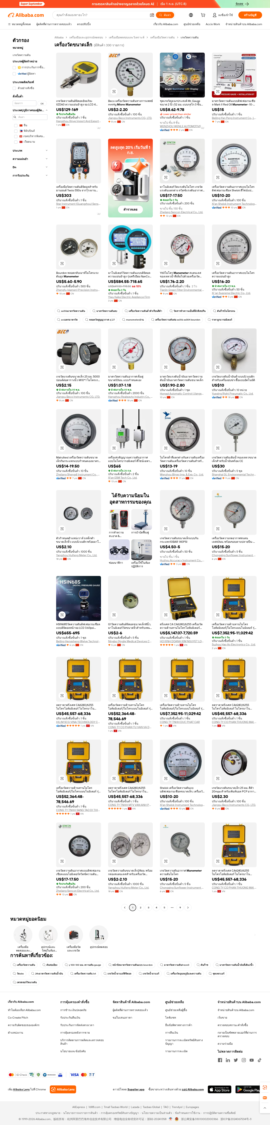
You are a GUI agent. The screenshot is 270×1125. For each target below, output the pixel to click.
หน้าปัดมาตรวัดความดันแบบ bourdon (132, 965)
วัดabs (20, 973)
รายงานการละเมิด (176, 1051)
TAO (165, 1107)
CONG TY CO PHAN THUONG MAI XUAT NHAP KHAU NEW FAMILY (234, 722)
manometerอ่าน (135, 319)
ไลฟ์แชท (170, 1017)
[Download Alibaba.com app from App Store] (219, 1089)
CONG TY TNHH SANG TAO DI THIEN (78, 810)
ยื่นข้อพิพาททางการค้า (178, 1025)
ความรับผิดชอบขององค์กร (24, 1025)
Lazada (135, 1107)
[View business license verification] (171, 1119)
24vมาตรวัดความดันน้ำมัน (49, 973)
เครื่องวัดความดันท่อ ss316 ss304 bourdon (177, 319)
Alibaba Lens (21, 1089)
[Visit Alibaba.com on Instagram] (243, 1060)
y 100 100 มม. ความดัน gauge (85, 965)
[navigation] (30, 473)
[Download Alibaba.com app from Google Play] (248, 1089)
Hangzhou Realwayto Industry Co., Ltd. (130, 396)
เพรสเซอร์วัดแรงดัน (27, 982)
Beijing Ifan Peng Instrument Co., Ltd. (234, 118)
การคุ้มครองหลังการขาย (75, 1032)
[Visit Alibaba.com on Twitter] (235, 1060)
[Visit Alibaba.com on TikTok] (259, 1060)
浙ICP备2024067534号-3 (235, 1119)
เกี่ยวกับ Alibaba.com (21, 1001)
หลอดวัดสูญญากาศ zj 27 (102, 319)
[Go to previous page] (124, 907)
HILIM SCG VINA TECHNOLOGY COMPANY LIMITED (78, 722)
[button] (152, 15)
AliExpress (78, 1107)
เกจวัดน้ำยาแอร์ (151, 973)
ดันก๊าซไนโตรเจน (226, 311)
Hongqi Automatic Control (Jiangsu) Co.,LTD (182, 393)
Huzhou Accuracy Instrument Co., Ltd (182, 560)
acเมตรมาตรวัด (69, 319)
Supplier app (135, 1089)
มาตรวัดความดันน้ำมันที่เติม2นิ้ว (236, 965)
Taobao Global (151, 1107)
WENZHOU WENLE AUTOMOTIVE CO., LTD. (182, 126)
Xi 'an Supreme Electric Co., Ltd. (231, 293)
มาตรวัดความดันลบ (106, 311)
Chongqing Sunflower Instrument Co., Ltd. (234, 555)
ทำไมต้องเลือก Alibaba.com (24, 1010)
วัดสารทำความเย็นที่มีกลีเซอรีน (190, 311)
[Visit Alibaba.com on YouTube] (251, 1060)
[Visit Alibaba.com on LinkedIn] (228, 1060)
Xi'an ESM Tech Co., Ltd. (122, 477)
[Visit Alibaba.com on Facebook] (220, 1060)
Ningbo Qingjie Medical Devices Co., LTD (130, 641)
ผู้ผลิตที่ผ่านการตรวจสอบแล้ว (130, 1010)
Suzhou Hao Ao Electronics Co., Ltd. (234, 644)
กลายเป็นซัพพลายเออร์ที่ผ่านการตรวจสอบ (237, 1034)
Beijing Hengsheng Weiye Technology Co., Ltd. (78, 641)
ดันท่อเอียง (51, 965)
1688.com (94, 1107)
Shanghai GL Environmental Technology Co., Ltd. (234, 474)
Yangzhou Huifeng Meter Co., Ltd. (76, 555)
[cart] (204, 15)
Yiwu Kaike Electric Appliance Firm (129, 297)
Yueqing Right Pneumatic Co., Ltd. (232, 393)
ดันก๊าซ (204, 965)
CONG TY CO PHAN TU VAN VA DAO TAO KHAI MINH (130, 727)
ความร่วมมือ (225, 1043)
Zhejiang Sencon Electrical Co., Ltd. (181, 212)
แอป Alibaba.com (193, 1089)
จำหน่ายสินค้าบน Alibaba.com (236, 1010)
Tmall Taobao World (115, 1107)
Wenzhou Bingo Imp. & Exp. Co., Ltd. (182, 474)
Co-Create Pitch (18, 1017)
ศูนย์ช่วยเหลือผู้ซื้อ (176, 1010)
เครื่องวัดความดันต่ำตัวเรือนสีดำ (145, 311)
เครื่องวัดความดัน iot (85, 973)
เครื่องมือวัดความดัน (162, 37)
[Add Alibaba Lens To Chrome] (63, 1089)
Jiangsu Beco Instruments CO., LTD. (130, 118)
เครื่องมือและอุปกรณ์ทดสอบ (86, 37)
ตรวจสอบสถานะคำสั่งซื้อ (233, 1025)
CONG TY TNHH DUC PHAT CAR (180, 722)
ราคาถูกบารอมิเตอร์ (222, 319)
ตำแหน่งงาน (15, 1032)
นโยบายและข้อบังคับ (73, 1051)
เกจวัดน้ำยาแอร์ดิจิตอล (119, 973)
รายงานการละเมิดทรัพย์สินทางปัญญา (184, 1042)
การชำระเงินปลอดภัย (73, 1010)
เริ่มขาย (222, 1017)
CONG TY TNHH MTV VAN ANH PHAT (130, 804)
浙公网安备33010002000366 (199, 1119)
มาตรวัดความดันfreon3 (176, 965)
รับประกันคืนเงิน (70, 1017)
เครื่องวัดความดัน (26, 965)
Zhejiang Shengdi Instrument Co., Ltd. (78, 474)
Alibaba (59, 37)
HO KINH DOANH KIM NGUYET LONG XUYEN (182, 641)
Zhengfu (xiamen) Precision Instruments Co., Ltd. (78, 289)
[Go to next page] (188, 907)
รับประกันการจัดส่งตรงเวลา (77, 1025)
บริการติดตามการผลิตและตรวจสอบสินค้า (82, 1042)
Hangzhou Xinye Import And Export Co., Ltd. (78, 121)
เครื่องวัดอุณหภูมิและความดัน (186, 973)
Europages (192, 1107)
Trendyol (177, 1107)
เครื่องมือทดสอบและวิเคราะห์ (126, 37)
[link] (265, 1087)
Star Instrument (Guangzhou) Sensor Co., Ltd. (78, 203)
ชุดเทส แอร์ (218, 973)
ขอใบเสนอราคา (122, 1017)
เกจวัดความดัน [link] (190, 37)
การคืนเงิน (171, 1032)
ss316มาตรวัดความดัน (73, 311)
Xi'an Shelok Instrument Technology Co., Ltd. (234, 203)
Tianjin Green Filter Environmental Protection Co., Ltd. (182, 289)
